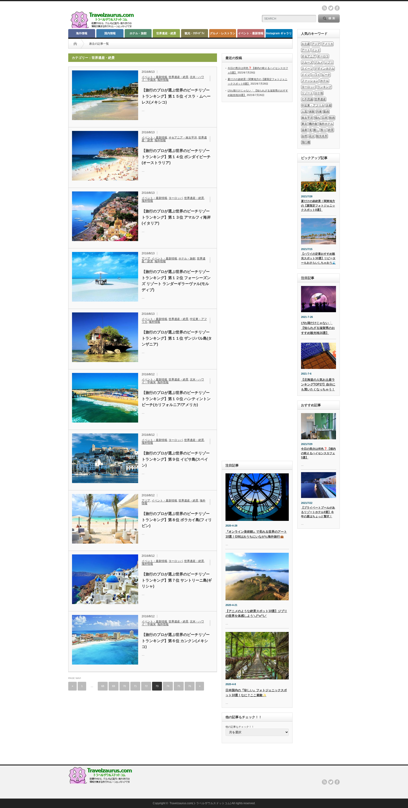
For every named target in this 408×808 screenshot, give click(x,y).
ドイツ (306, 74)
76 (189, 686)
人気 (304, 111)
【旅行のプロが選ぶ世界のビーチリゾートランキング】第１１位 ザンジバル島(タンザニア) (177, 338)
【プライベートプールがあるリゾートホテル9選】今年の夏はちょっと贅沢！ (318, 512)
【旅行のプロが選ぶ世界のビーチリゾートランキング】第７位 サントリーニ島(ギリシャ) (177, 580)
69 (113, 686)
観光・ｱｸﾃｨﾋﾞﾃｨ (194, 33)
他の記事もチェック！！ (239, 726)
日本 (324, 117)
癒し (316, 130)
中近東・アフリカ (313, 105)
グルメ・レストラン (222, 33)
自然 (304, 136)
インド (316, 50)
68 (102, 686)
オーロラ (323, 56)
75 (178, 686)
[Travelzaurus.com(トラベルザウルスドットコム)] (103, 27)
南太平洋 (307, 117)
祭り (323, 130)
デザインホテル (324, 68)
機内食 (313, 123)
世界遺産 (320, 99)
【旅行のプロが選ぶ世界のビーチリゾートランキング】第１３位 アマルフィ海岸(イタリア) (176, 217)
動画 (326, 111)
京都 (329, 105)
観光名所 (321, 136)
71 (135, 686)
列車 (319, 111)
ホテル (324, 80)
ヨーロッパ (176, 198)
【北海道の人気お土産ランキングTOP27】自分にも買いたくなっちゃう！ (318, 384)
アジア (146, 258)
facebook (337, 8)
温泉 (304, 130)
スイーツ (307, 68)
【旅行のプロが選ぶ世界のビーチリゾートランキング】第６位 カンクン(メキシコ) (176, 641)
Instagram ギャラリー (279, 35)
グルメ (318, 62)
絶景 (331, 130)
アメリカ (327, 44)
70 (124, 686)
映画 (332, 117)
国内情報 (110, 33)
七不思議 (307, 99)
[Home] (75, 43)
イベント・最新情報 (251, 33)
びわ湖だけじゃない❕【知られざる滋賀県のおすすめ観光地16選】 (318, 328)
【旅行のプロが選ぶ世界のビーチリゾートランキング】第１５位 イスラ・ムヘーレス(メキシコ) (176, 96)
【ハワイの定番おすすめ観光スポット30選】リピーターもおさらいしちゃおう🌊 (318, 258)
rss (324, 8)
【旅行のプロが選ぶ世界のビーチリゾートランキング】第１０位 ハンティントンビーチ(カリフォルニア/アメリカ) (176, 399)
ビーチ (326, 74)
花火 (311, 136)
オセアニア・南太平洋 (183, 137)
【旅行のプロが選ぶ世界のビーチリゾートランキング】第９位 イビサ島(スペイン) (176, 459)
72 (146, 686)
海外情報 (81, 33)
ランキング (324, 87)
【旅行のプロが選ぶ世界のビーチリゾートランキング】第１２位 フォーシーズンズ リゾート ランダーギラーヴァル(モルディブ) (176, 281)
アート (306, 50)
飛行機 (306, 142)
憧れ (317, 117)
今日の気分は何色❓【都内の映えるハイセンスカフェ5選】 (318, 453)
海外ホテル (326, 123)
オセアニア (309, 56)
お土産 (306, 44)
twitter (330, 8)
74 (167, 686)
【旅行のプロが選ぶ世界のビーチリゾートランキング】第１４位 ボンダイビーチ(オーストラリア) (176, 157)
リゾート (307, 93)
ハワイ (316, 74)
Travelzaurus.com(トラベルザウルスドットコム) (200, 803)
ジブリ (329, 62)
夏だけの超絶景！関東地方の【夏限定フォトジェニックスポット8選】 (318, 205)
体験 (311, 111)
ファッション (310, 80)
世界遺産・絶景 (166, 33)
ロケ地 (318, 93)
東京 (304, 123)
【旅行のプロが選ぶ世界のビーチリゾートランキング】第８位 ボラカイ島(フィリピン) (177, 520)
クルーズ (307, 62)
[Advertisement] (257, 281)
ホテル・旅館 (138, 33)
